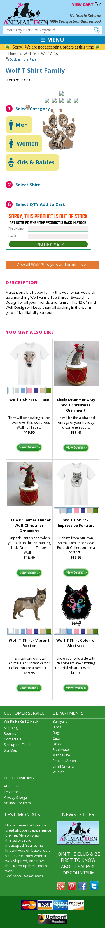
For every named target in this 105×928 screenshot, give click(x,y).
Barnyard (60, 721)
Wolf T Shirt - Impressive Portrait (76, 522)
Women (28, 143)
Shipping (11, 728)
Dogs (57, 744)
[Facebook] (82, 888)
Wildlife (30, 53)
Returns (10, 733)
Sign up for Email (17, 744)
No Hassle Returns (85, 15)
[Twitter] (94, 888)
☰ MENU (52, 39)
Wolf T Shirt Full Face (29, 399)
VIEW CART (83, 4)
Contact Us (12, 739)
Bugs (56, 732)
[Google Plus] (61, 888)
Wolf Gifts (49, 53)
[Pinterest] (71, 888)
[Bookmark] (21, 60)
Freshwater (61, 749)
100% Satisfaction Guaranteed (75, 21)
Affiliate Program (17, 803)
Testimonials (14, 791)
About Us (11, 786)
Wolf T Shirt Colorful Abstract (76, 643)
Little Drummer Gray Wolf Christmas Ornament (76, 405)
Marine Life (61, 755)
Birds (57, 727)
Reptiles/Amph (64, 760)
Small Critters (63, 766)
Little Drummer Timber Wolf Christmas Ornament (29, 525)
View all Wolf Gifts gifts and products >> (52, 264)
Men (21, 124)
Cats (56, 738)
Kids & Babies (35, 162)
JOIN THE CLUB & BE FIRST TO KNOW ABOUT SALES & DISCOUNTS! (78, 863)
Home (13, 53)
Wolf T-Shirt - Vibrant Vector (29, 643)
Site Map (10, 750)
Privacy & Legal (16, 797)
